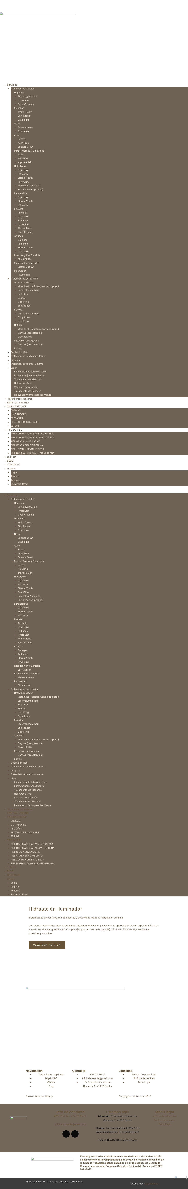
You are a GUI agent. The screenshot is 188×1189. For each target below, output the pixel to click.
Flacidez (18, 208)
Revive (21, 138)
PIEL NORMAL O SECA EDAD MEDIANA (32, 452)
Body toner (24, 305)
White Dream (25, 111)
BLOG (10, 460)
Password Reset (19, 483)
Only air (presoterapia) (30, 332)
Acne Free (23, 142)
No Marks (23, 158)
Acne (17, 135)
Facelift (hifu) (25, 232)
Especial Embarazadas (26, 263)
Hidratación (20, 166)
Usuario (11, 468)
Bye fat (22, 297)
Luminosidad (21, 193)
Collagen (22, 239)
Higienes (19, 92)
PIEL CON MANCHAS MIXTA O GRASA (32, 433)
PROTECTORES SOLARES (25, 421)
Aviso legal (164, 1123)
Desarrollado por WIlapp (39, 1096)
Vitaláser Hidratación (25, 387)
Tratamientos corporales (24, 278)
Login (14, 472)
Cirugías (15, 359)
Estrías (18, 348)
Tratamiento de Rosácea (27, 390)
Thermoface (24, 228)
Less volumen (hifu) (28, 290)
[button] (94, 491)
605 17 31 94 (61, 1116)
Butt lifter (23, 294)
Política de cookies (164, 1120)
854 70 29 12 (78, 1116)
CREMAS (15, 410)
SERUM (15, 425)
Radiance (23, 220)
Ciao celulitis (25, 336)
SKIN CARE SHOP (17, 406)
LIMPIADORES (18, 414)
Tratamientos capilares (19, 398)
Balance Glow (25, 127)
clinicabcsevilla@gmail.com (70, 1124)
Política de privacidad (164, 1116)
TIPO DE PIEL (14, 429)
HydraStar (23, 100)
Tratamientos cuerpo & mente (27, 363)
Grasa (17, 123)
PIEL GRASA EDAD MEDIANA (27, 445)
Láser (14, 367)
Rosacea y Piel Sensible (27, 255)
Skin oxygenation (27, 96)
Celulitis (18, 325)
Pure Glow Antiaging (29, 185)
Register (15, 476)
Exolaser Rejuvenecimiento (29, 375)
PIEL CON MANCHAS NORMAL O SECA (32, 437)
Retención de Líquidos (26, 340)
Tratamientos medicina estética (28, 356)
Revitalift (22, 212)
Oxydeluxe (23, 119)
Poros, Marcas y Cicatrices (29, 150)
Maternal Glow (26, 266)
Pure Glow (23, 181)
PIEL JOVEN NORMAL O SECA (27, 449)
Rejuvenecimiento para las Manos (32, 394)
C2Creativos (151, 1183)
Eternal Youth (25, 177)
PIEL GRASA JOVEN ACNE (25, 441)
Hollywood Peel (23, 383)
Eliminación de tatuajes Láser (30, 371)
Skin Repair (24, 115)
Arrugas (18, 235)
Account (15, 480)
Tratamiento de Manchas (28, 379)
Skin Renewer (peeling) (30, 189)
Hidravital (23, 173)
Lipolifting (23, 301)
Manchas (19, 107)
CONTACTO (13, 464)
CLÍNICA (11, 456)
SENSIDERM (24, 259)
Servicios (12, 84)
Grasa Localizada (23, 282)
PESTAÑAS (17, 418)
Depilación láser (19, 352)
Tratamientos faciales (22, 88)
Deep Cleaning (26, 104)
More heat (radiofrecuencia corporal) (38, 286)
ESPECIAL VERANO (18, 402)
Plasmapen (20, 270)
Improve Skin (25, 162)
